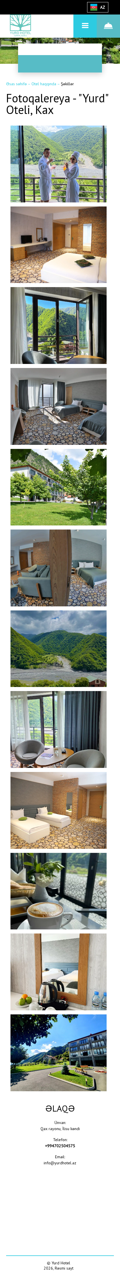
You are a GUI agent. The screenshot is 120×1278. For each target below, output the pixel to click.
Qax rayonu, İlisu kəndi (60, 1128)
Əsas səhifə (17, 83)
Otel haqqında (44, 83)
